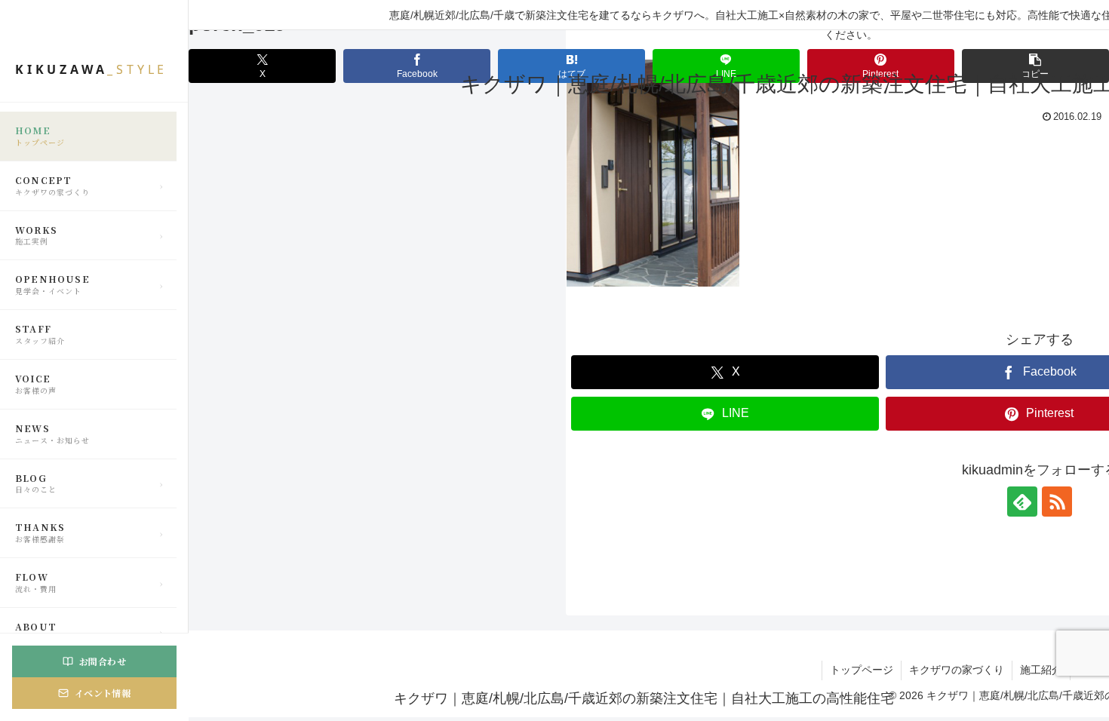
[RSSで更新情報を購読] (1057, 501)
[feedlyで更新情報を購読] (1022, 501)
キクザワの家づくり (956, 670)
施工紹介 (1041, 670)
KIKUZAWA (91, 70)
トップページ (861, 670)
